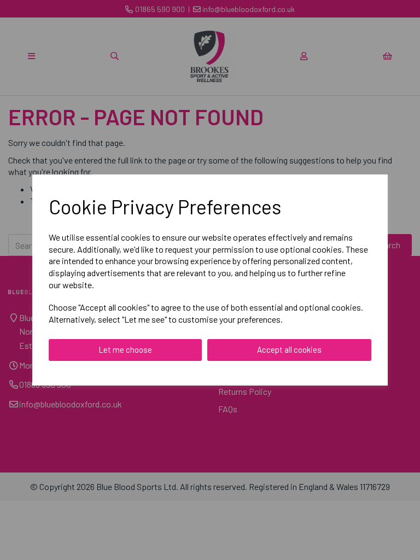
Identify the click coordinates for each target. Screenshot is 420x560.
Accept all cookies (289, 349)
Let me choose (125, 349)
